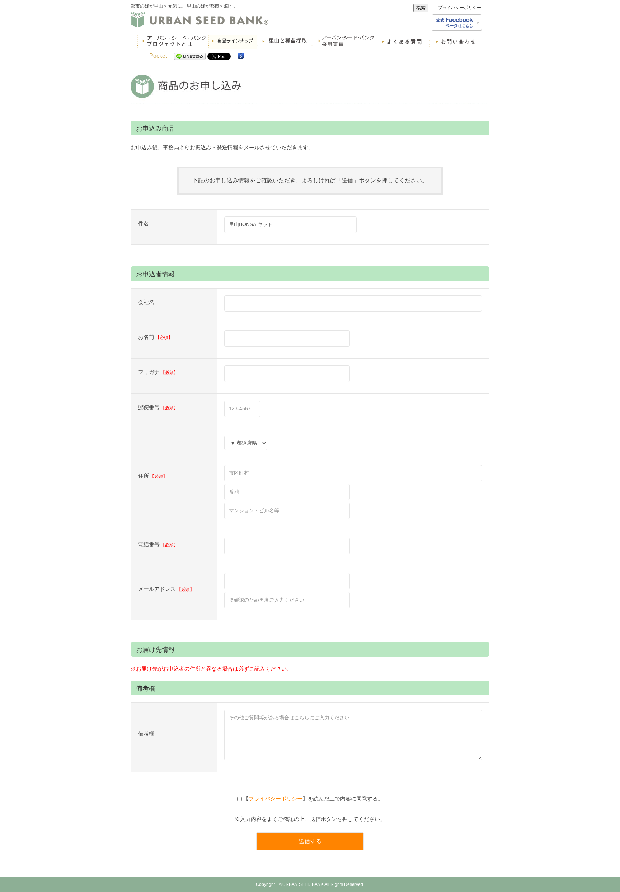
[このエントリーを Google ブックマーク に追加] (241, 56)
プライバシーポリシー (459, 7)
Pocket (158, 56)
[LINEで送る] (190, 56)
